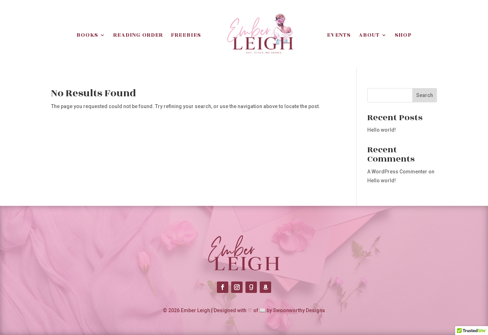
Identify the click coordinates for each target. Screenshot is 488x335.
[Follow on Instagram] (237, 287)
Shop (403, 35)
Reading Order (138, 35)
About (369, 35)
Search (424, 95)
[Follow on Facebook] (222, 287)
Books (87, 35)
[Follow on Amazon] (265, 287)
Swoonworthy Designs (299, 310)
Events (339, 35)
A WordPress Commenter (397, 171)
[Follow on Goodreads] (251, 287)
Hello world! (381, 130)
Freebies (186, 35)
